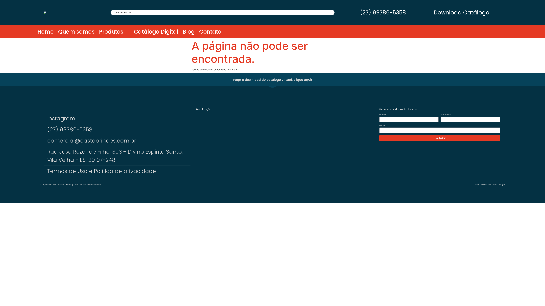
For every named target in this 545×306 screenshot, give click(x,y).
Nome (382, 114)
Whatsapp (446, 114)
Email (382, 125)
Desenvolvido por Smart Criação (489, 184)
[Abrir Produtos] (126, 32)
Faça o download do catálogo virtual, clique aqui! (272, 79)
